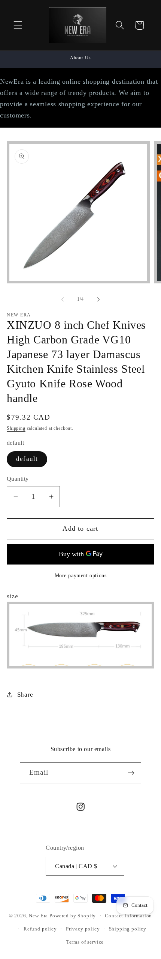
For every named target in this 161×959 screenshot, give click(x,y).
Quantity (18, 479)
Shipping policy (128, 929)
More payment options (81, 575)
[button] (18, 25)
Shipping (16, 428)
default (27, 458)
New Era (38, 915)
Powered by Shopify (72, 915)
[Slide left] (62, 299)
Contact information (128, 915)
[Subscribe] (131, 772)
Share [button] (25, 694)
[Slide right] (98, 299)
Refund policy (40, 929)
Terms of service (85, 942)
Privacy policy (83, 929)
